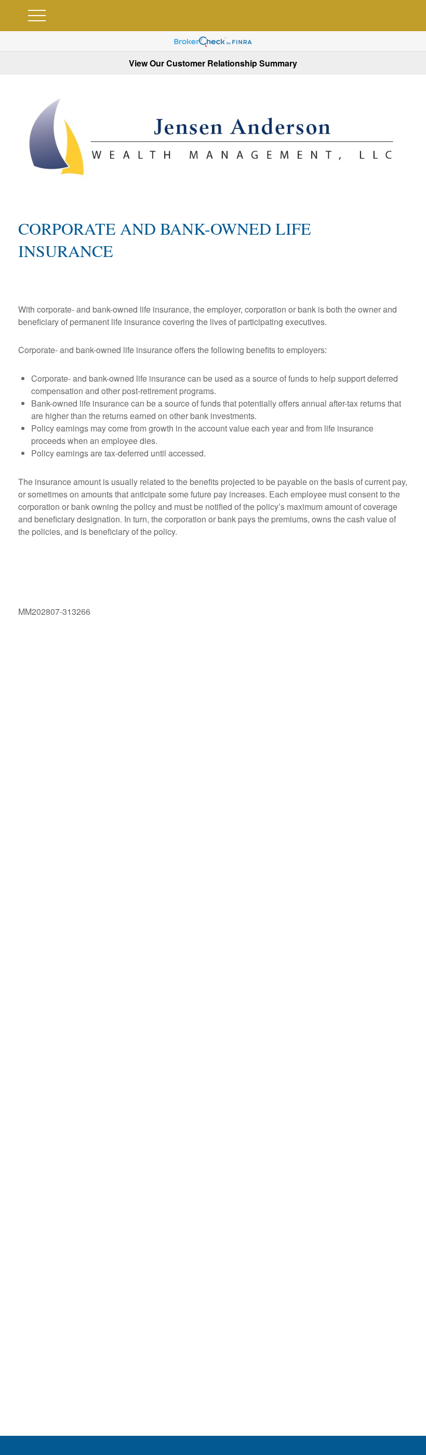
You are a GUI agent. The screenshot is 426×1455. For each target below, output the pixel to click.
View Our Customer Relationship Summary (213, 63)
